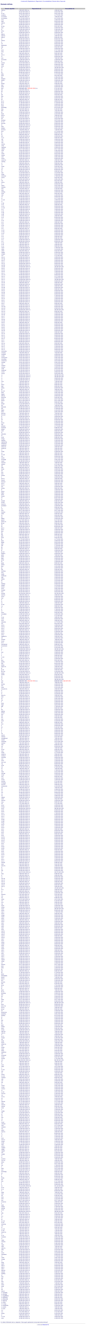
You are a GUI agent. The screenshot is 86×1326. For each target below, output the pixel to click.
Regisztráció (39, 1)
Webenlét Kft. (45, 1324)
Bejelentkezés (31, 1)
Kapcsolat (62, 1)
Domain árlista (55, 1)
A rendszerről (24, 1)
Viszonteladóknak (47, 1)
